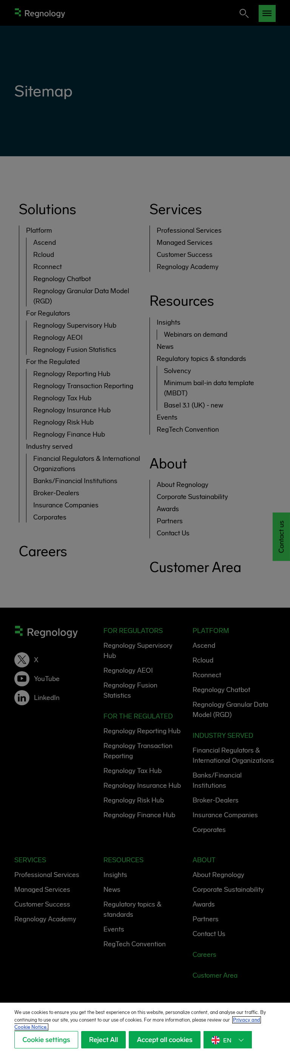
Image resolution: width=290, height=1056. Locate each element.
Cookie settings (46, 1040)
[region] (145, 1029)
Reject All (103, 1040)
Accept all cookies (164, 1040)
